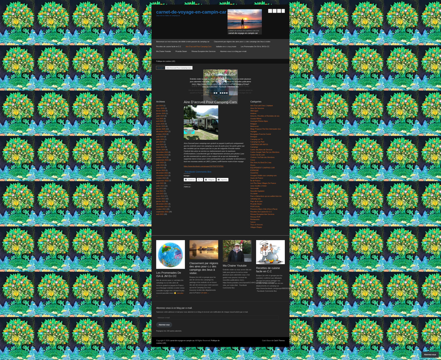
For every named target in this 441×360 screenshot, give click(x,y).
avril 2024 (159, 144)
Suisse (253, 222)
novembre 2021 (162, 206)
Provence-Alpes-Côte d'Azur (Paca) (263, 209)
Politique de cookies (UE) (165, 61)
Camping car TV (256, 139)
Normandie (254, 188)
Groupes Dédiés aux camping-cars (263, 175)
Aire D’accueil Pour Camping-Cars (199, 46)
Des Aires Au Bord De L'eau (260, 162)
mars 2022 (160, 196)
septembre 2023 (162, 160)
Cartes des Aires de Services (261, 150)
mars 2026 (160, 108)
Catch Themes (279, 340)
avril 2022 (159, 193)
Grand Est (254, 173)
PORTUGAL (255, 206)
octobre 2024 (161, 134)
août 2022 (160, 183)
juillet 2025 (160, 116)
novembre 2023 (162, 155)
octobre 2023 (161, 157)
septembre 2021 (162, 212)
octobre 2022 (161, 178)
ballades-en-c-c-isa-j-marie (226, 46)
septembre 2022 (162, 181)
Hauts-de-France (256, 178)
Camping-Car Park (257, 142)
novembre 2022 (162, 175)
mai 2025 (159, 119)
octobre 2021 (161, 209)
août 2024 (160, 137)
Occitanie (253, 193)
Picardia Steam (181, 51)
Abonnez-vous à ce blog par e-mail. (233, 51)
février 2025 (160, 126)
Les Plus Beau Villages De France (263, 183)
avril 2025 (159, 121)
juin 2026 (159, 106)
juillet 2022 (160, 186)
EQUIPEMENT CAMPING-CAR (262, 168)
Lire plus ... (205, 293)
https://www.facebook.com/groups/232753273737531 (203, 166)
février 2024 (160, 150)
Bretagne (253, 137)
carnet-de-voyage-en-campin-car (191, 11)
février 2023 (160, 170)
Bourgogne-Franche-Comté (260, 134)
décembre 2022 (162, 173)
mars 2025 (160, 124)
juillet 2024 (160, 139)
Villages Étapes (256, 227)
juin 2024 (159, 142)
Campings (254, 147)
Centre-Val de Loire (257, 155)
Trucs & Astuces (256, 225)
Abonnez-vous (164, 325)
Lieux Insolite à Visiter (258, 186)
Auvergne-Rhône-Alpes (259, 121)
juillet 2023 (160, 165)
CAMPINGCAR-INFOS (259, 144)
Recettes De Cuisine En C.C (261, 212)
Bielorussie (254, 126)
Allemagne (254, 111)
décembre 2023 (162, 152)
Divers (252, 165)
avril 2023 (159, 168)
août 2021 (160, 214)
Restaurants (255, 219)
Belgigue (253, 124)
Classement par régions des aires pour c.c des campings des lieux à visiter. (242, 42)
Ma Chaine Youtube (163, 51)
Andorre (253, 113)
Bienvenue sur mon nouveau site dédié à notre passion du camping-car (182, 42)
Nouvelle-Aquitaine (257, 191)
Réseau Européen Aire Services (204, 51)
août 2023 (160, 162)
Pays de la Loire (256, 201)
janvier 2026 (160, 113)
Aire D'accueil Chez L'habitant (261, 106)
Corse (252, 160)
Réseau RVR (255, 217)
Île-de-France (255, 181)
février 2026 (160, 111)
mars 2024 (160, 147)
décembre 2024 (162, 131)
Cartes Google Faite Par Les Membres (264, 152)
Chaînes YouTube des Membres (262, 157)
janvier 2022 (160, 201)
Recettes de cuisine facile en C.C (168, 46)
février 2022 (160, 199)
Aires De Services (257, 108)
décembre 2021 (162, 204)
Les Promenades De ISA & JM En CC (255, 46)
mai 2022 (159, 191)
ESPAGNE (254, 170)
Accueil (160, 68)
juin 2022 (159, 188)
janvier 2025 (160, 129)
